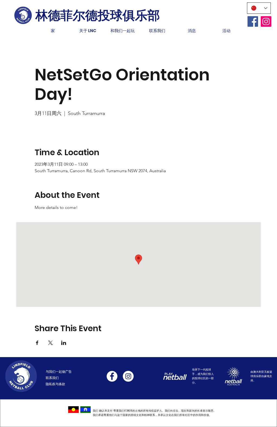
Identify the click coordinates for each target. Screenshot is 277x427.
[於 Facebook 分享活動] (37, 343)
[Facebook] (253, 21)
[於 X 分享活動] (50, 343)
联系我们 (52, 378)
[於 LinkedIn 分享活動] (63, 343)
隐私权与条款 (55, 384)
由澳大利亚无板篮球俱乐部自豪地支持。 (261, 376)
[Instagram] (266, 21)
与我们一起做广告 (59, 372)
